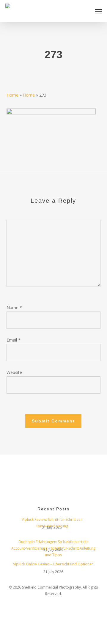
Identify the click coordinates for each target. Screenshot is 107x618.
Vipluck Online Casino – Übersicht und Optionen (53, 564)
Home (12, 95)
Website (14, 372)
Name (14, 307)
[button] (98, 11)
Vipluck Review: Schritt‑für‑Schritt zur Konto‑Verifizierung (52, 520)
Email (14, 340)
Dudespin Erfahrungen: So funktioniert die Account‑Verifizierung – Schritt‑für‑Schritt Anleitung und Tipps (53, 542)
